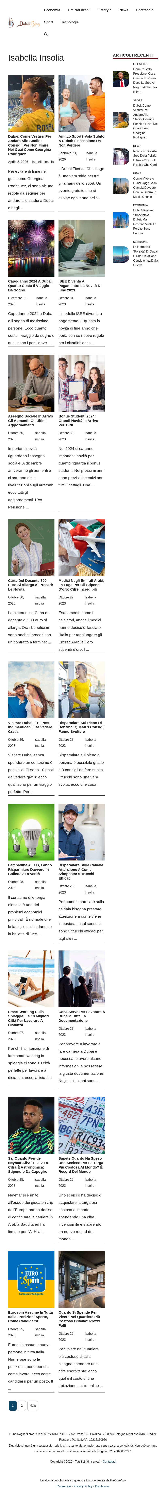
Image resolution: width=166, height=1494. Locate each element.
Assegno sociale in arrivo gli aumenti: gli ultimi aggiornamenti (30, 420)
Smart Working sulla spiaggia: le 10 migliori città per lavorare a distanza (28, 1018)
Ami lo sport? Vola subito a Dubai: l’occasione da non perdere (81, 140)
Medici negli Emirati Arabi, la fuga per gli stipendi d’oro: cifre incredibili (81, 585)
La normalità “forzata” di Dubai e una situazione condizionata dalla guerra (145, 256)
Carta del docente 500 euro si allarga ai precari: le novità (30, 585)
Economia (52, 10)
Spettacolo (144, 10)
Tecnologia (70, 22)
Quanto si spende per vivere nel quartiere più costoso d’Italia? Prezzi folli (79, 1319)
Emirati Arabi (78, 10)
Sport (48, 22)
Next (33, 1405)
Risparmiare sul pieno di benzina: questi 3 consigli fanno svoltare (81, 727)
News (123, 10)
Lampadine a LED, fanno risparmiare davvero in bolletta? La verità (30, 869)
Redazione (64, 1486)
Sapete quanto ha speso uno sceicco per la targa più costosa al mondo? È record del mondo (81, 1165)
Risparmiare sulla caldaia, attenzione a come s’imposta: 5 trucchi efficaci (81, 871)
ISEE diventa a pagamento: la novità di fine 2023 (80, 285)
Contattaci (109, 1461)
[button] (46, 34)
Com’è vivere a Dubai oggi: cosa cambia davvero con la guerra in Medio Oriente (145, 187)
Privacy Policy (83, 1486)
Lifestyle (104, 10)
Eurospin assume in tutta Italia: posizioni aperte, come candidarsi (30, 1316)
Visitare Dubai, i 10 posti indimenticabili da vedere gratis (30, 727)
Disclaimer (102, 1486)
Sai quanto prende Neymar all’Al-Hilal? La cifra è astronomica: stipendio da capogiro (28, 1165)
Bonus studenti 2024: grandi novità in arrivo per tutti (78, 420)
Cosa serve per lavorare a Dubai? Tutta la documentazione (82, 1016)
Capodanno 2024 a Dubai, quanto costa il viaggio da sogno (30, 285)
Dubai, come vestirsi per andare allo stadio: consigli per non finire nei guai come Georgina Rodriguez (29, 145)
